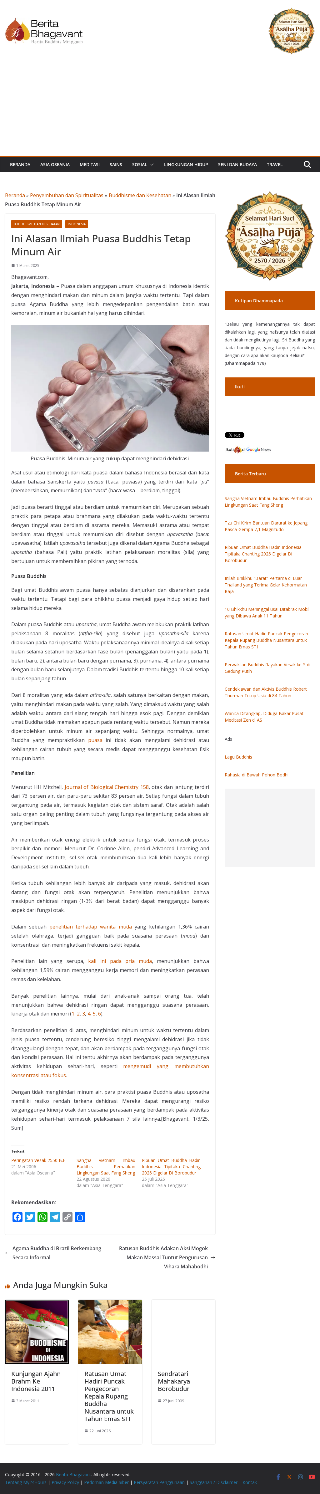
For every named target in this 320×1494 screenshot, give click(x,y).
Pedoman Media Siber (106, 1482)
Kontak (249, 1482)
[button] (150, 164)
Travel (275, 164)
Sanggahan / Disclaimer (214, 1482)
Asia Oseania (55, 164)
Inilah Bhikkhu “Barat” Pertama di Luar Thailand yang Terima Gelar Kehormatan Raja (266, 584)
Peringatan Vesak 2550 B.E (38, 1160)
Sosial (139, 164)
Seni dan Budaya (237, 164)
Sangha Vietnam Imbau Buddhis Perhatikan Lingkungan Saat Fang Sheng (106, 1166)
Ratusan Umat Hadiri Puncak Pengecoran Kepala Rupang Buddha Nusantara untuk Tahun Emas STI (109, 1396)
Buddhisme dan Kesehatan (140, 195)
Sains (116, 164)
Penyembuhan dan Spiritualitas (66, 195)
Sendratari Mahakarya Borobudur (174, 1381)
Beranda (20, 164)
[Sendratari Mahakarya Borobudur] (183, 1304)
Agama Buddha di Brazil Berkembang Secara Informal (56, 1253)
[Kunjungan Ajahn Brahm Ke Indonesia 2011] (37, 1304)
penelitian (62, 926)
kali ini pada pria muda (120, 961)
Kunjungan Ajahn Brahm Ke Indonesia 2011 (36, 1381)
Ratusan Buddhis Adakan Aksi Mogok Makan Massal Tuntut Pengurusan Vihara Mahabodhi (163, 1257)
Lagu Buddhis (238, 757)
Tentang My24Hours (26, 1482)
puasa (95, 740)
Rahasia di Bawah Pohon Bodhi (256, 775)
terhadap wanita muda (104, 926)
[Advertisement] (160, 109)
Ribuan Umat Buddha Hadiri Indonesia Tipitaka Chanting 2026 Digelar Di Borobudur (171, 1166)
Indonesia (77, 224)
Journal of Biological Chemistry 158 (107, 787)
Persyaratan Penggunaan (159, 1482)
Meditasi (90, 164)
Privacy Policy (65, 1482)
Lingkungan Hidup (186, 164)
